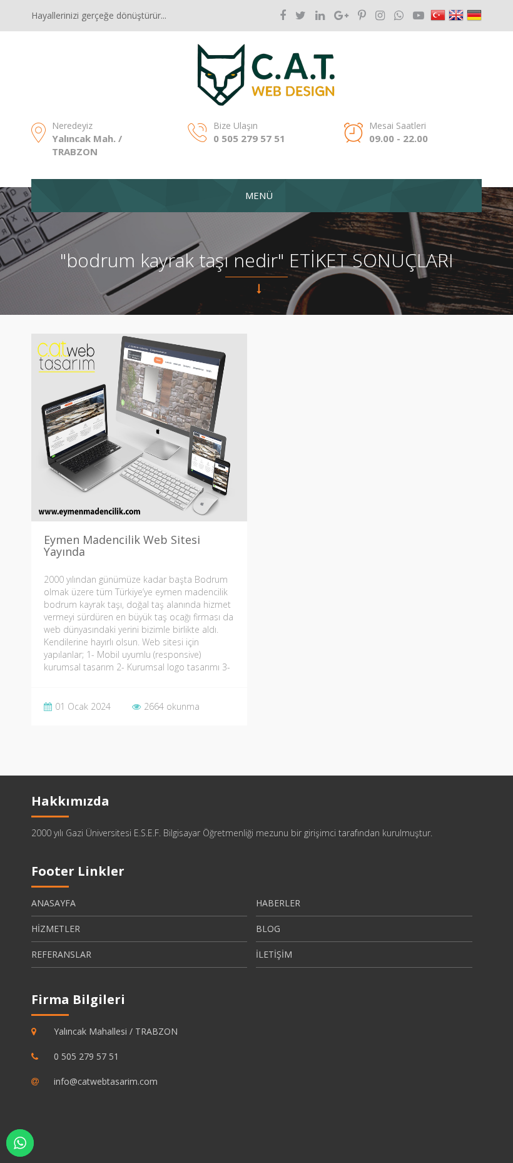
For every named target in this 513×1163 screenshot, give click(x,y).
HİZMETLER (55, 929)
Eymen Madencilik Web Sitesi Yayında (122, 546)
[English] (456, 16)
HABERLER (278, 903)
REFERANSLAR (61, 954)
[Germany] (474, 16)
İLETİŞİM (274, 954)
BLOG (268, 929)
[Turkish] (437, 16)
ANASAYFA (53, 903)
